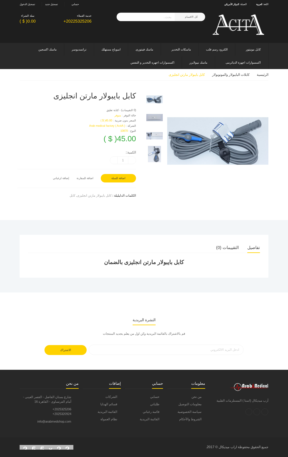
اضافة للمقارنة (85, 178)
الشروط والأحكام (190, 419)
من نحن (196, 397)
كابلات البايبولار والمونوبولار (231, 74)
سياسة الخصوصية (190, 411)
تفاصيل (253, 247)
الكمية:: (131, 152)
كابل (72, 195)
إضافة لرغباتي (61, 178)
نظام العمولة (108, 419)
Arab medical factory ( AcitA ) (107, 125)
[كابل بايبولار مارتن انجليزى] (154, 99)
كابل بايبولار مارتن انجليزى (187, 74)
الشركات (111, 397)
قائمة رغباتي (151, 411)
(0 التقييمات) (128, 110)
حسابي (154, 397)
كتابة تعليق (112, 110)
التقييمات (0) (227, 247)
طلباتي (154, 404)
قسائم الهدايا (108, 404)
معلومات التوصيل (190, 404)
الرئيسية (262, 74)
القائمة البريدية (149, 419)
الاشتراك (65, 350)
